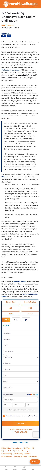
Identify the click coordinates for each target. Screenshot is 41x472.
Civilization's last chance (10, 70)
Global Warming (6, 454)
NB (33, 448)
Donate (34, 462)
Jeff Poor (27, 448)
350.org (4, 177)
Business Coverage (22, 451)
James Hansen (17, 448)
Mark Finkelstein (7, 25)
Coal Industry (18, 454)
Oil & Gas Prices (6, 456)
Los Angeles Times (20, 456)
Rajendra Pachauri (7, 451)
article (4, 116)
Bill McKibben (6, 448)
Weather (27, 454)
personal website (20, 281)
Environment (33, 456)
